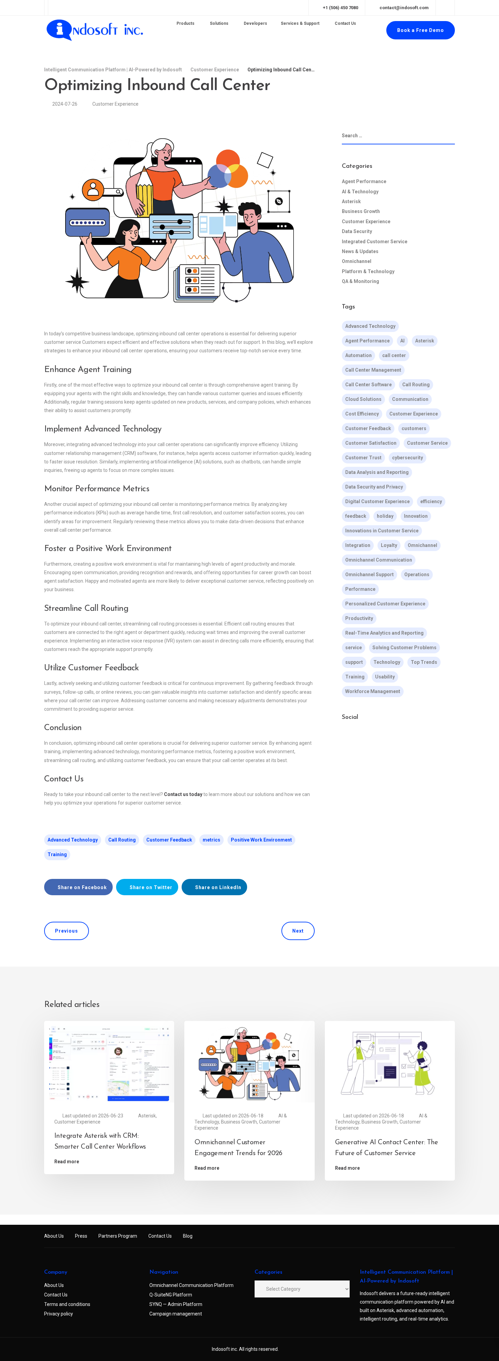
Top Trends (424, 662)
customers (414, 428)
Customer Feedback (169, 840)
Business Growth (361, 211)
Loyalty (389, 545)
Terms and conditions (67, 1304)
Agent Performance (364, 181)
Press (81, 1236)
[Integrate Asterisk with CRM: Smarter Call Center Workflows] (109, 1063)
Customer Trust (363, 457)
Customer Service (427, 443)
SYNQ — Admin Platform (175, 1304)
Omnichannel (356, 261)
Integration (357, 545)
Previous (66, 931)
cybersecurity (407, 457)
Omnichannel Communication (378, 560)
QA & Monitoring (360, 281)
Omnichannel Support (369, 574)
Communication (410, 399)
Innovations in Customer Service (382, 530)
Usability (385, 676)
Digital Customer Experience (377, 501)
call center (394, 355)
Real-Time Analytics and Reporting (384, 633)
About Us (54, 1236)
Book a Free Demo (420, 30)
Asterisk (351, 201)
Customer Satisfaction (370, 443)
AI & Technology (360, 191)
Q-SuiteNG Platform (170, 1294)
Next (298, 931)
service (353, 647)
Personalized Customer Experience (385, 603)
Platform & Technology (368, 271)
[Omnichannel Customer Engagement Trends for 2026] (249, 1063)
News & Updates (360, 251)
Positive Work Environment (261, 840)
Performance (360, 589)
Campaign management (175, 1313)
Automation (358, 355)
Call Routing (122, 840)
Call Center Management (373, 370)
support (354, 662)
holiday (385, 516)
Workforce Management (372, 691)
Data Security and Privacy (374, 487)
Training (57, 854)
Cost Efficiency (362, 414)
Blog (187, 1236)
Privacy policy (58, 1313)
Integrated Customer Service (374, 241)
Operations (416, 574)
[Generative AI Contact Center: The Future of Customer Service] (390, 1063)
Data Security (357, 231)
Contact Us (160, 1236)
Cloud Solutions (363, 399)
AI (402, 340)
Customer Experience (115, 104)
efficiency (431, 501)
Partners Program (117, 1236)
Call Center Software (368, 384)
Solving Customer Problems (404, 647)
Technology (386, 662)
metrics (211, 840)
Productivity (359, 618)
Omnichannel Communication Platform (191, 1285)
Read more (66, 1161)
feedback (355, 516)
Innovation (416, 516)
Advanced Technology (73, 840)
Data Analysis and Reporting (377, 472)
